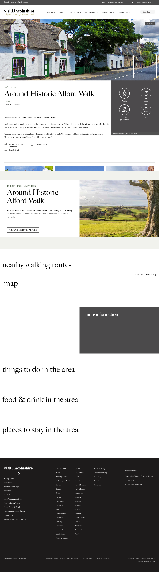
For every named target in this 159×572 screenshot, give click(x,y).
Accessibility (111, 2)
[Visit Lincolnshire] (19, 12)
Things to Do (9, 478)
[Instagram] (129, 2)
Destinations (123, 12)
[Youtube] (14, 473)
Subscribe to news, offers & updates (16, 2)
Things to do (48, 12)
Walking (32, 24)
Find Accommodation (13, 499)
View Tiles (139, 275)
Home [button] (6, 24)
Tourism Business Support (144, 2)
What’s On (63, 12)
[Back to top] (152, 451)
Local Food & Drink (12, 507)
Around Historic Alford (23, 230)
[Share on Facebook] (12, 76)
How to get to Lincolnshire (15, 511)
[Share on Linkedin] (16, 76)
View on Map (151, 275)
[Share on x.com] (20, 76)
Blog (103, 2)
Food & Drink (90, 12)
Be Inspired (74, 12)
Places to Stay (107, 12)
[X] (132, 2)
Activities (24, 24)
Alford (7, 101)
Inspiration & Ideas (12, 503)
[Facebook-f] (126, 2)
